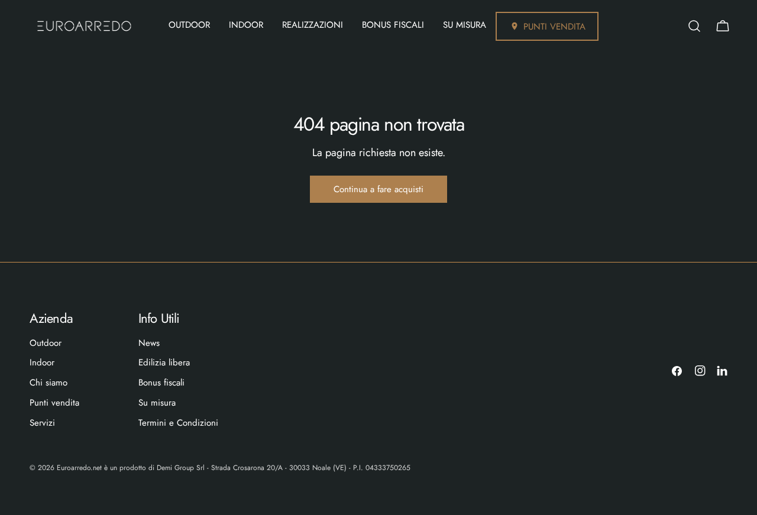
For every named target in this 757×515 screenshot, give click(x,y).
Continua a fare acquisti (378, 189)
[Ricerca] (694, 26)
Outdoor (46, 342)
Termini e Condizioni (178, 422)
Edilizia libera (164, 362)
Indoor (42, 362)
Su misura (157, 402)
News (149, 342)
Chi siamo (48, 382)
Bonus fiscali (161, 382)
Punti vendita (54, 402)
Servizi (42, 422)
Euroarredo (73, 467)
